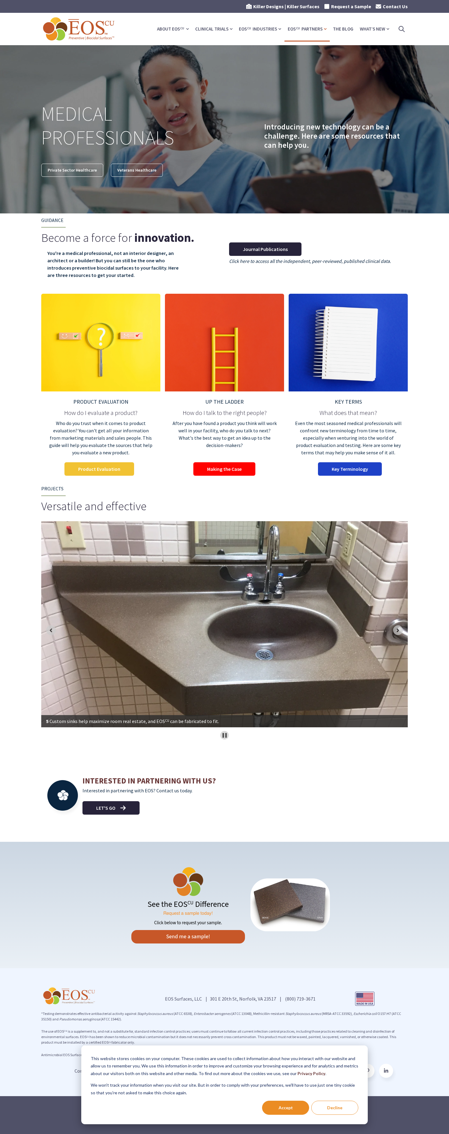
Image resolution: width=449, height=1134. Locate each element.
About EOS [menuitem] (170, 29)
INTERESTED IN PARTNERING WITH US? (149, 781)
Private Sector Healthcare (72, 170)
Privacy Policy (311, 1073)
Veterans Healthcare (136, 170)
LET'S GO (105, 808)
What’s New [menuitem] (372, 29)
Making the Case (224, 469)
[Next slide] (398, 630)
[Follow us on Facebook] (386, 1071)
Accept (286, 1107)
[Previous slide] (51, 630)
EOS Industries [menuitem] (258, 29)
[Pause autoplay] (224, 735)
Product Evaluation (99, 469)
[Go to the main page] (79, 29)
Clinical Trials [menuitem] (211, 29)
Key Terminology (350, 469)
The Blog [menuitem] (343, 29)
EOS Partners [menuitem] (305, 29)
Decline (334, 1107)
